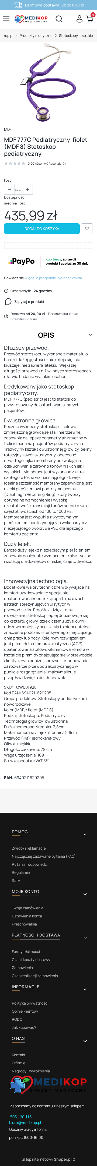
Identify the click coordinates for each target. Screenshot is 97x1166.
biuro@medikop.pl (25, 1122)
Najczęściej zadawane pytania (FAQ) (44, 856)
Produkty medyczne (36, 35)
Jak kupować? (24, 1027)
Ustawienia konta (27, 915)
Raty (16, 880)
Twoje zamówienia (27, 907)
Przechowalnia (24, 924)
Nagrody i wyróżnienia (31, 1070)
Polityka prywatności (30, 1003)
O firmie (18, 1062)
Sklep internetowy (47, 1159)
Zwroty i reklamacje (29, 848)
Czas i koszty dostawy (31, 959)
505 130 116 (21, 1117)
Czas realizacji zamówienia (35, 975)
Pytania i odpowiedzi (29, 864)
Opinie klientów (25, 1011)
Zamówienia (22, 967)
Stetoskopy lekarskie (76, 35)
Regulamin (21, 872)
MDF (8, 129)
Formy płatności (26, 951)
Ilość (8, 180)
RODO (17, 1019)
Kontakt (19, 1054)
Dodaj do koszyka (42, 228)
